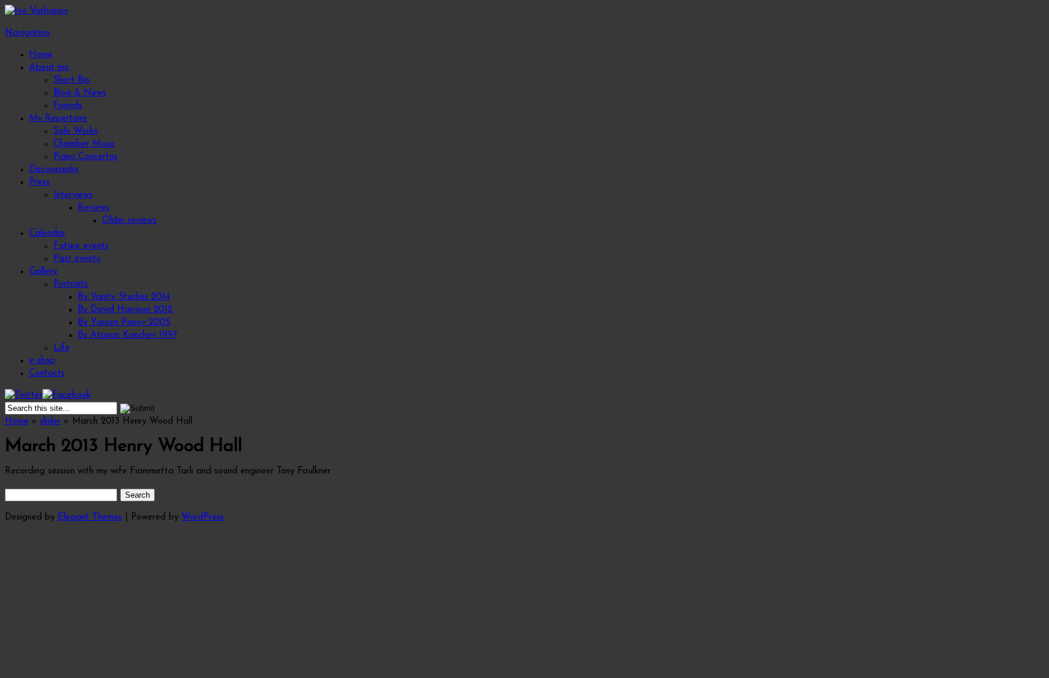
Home (41, 54)
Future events (81, 246)
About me (49, 67)
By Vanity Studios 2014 (124, 297)
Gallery (43, 271)
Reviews (93, 207)
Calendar (47, 233)
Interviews (73, 195)
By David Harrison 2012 (125, 309)
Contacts (47, 373)
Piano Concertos (85, 156)
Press (39, 182)
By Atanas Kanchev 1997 (127, 335)
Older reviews (129, 220)
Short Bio (71, 80)
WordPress (203, 517)
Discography (53, 169)
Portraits (70, 284)
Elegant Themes (90, 517)
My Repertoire (58, 118)
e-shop (42, 360)
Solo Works (75, 131)
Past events (76, 258)
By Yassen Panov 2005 (124, 322)
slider (50, 421)
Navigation (27, 33)
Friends (67, 105)
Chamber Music (84, 144)
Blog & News (79, 93)
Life (61, 348)
